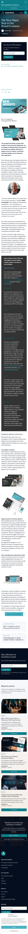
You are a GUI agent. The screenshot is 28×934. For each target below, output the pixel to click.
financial (6, 280)
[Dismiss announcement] (26, 2)
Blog (3, 715)
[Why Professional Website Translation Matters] (14, 744)
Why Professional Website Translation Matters (9, 757)
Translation (3, 883)
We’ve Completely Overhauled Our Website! (12, 66)
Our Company (4, 891)
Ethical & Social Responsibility (8, 899)
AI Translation (4, 867)
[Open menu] (25, 12)
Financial (3, 881)
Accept (14, 927)
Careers (3, 896)
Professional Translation (7, 865)
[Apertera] (14, 853)
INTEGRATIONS (7, 288)
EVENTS (6, 310)
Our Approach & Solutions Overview (9, 862)
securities (12, 280)
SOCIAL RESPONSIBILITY (9, 338)
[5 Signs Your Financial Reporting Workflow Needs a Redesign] (14, 782)
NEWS (5, 376)
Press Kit (3, 894)
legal (19, 278)
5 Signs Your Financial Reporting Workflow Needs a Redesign (11, 796)
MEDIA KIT (6, 402)
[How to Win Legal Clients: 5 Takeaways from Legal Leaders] (14, 706)
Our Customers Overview (7, 876)
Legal (2, 878)
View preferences (14, 930)
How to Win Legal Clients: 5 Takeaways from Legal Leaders (11, 719)
